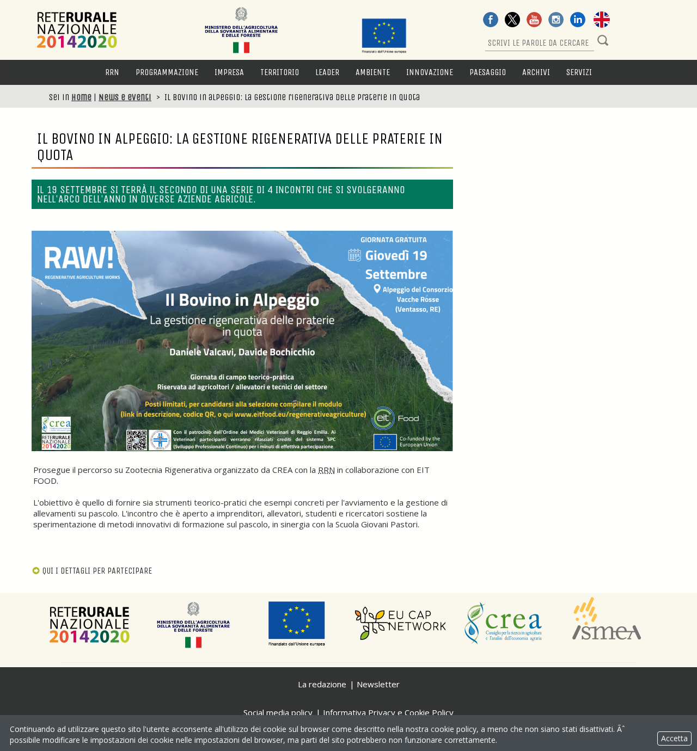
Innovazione (429, 72)
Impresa (229, 72)
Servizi (579, 72)
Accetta (674, 738)
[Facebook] (490, 20)
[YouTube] (534, 20)
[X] (512, 20)
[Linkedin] (577, 20)
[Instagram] (556, 20)
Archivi (536, 72)
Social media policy (278, 712)
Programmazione (167, 72)
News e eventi (125, 97)
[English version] (601, 20)
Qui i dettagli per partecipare (97, 570)
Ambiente (373, 72)
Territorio (279, 72)
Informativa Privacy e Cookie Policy (388, 712)
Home (81, 97)
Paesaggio (487, 72)
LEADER (327, 72)
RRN (112, 72)
